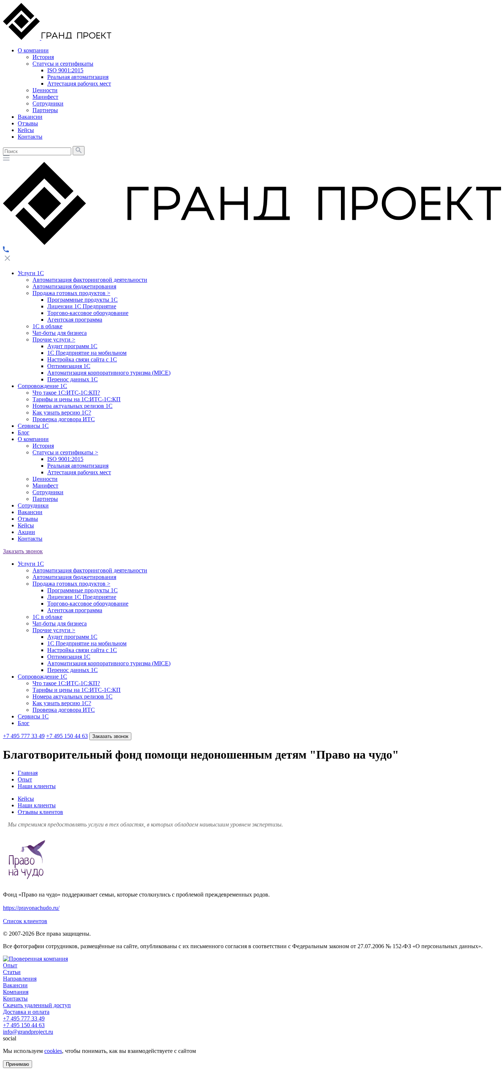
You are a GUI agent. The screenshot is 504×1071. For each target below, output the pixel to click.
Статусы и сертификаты (65, 452)
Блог (24, 432)
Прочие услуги (53, 339)
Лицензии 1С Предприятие (81, 306)
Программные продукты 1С (82, 300)
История (43, 446)
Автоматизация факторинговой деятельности (89, 280)
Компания (15, 992)
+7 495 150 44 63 (67, 736)
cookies (53, 1051)
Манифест (45, 485)
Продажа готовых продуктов (71, 293)
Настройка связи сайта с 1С (82, 359)
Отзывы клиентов (40, 812)
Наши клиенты (37, 805)
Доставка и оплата (26, 1012)
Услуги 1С (31, 273)
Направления (20, 978)
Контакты (30, 539)
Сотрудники (47, 492)
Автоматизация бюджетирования (74, 286)
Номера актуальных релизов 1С (72, 406)
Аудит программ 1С (72, 346)
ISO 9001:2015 (65, 459)
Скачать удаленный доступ (37, 1005)
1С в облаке (47, 326)
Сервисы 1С (33, 426)
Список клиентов (25, 921)
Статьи (12, 972)
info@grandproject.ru (28, 1032)
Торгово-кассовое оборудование (87, 313)
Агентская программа (74, 319)
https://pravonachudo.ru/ (31, 908)
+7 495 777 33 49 (24, 736)
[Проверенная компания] (35, 959)
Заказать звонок (23, 551)
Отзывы (28, 519)
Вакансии (30, 512)
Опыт (10, 965)
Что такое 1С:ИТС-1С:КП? (66, 392)
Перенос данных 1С (72, 379)
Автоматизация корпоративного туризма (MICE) (108, 373)
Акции (26, 532)
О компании (33, 439)
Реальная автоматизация (77, 465)
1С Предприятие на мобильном (87, 353)
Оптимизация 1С (68, 366)
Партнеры (45, 499)
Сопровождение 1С (42, 386)
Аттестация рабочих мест (79, 472)
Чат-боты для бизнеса (59, 333)
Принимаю (17, 1064)
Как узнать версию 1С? (61, 412)
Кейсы (26, 525)
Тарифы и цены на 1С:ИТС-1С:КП (76, 399)
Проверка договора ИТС (63, 419)
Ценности (45, 479)
